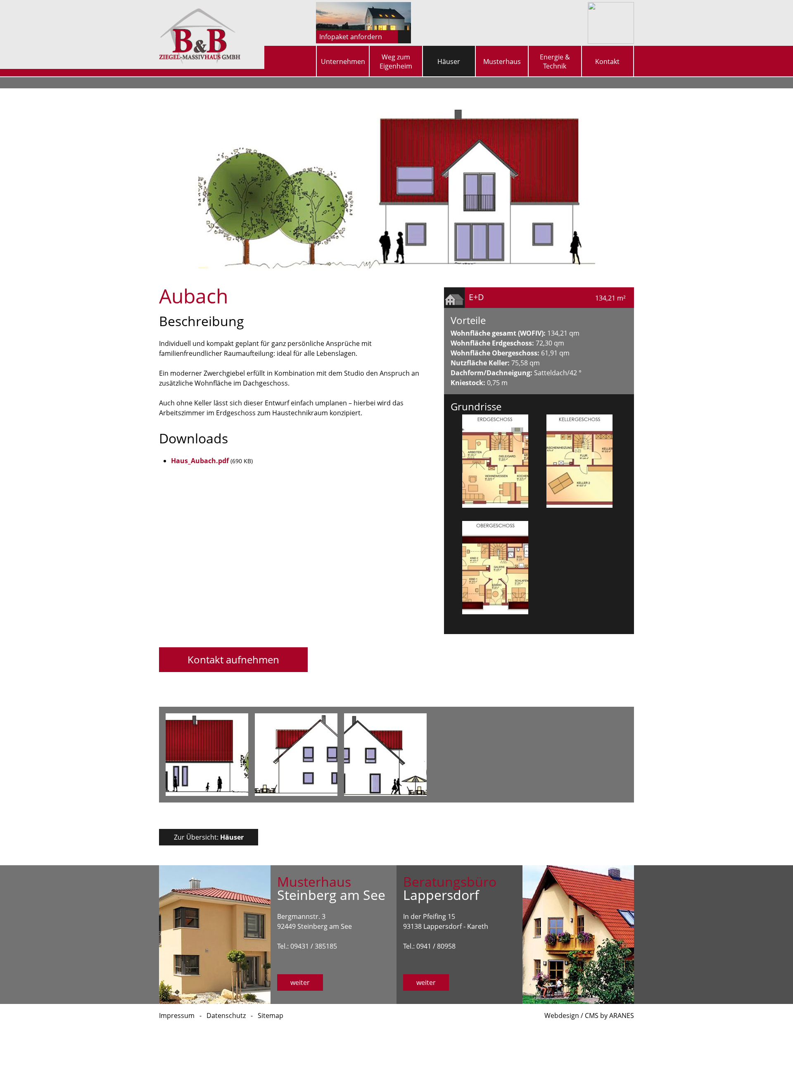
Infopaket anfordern (350, 36)
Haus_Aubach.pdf (200, 460)
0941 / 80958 (436, 946)
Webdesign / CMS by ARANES (589, 1015)
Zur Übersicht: (209, 837)
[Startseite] (301, 57)
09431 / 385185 (313, 946)
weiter (300, 982)
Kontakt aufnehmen (233, 659)
